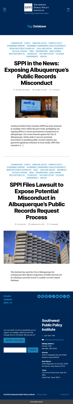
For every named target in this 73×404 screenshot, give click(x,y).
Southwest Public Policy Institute (22, 394)
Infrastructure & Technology (22, 48)
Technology (32, 53)
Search (33, 350)
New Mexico (58, 48)
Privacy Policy (42, 394)
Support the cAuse (14, 340)
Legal (35, 170)
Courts (27, 43)
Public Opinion (55, 51)
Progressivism (42, 51)
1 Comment (55, 90)
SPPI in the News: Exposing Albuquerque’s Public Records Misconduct (36, 73)
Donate (7, 296)
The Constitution (46, 53)
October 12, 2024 (41, 90)
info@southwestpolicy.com (54, 340)
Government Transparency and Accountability (46, 46)
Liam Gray (22, 224)
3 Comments (54, 224)
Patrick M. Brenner (24, 90)
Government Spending (16, 46)
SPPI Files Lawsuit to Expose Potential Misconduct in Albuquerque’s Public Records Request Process (36, 201)
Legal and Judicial (44, 48)
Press (31, 51)
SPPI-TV (8, 303)
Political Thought (20, 51)
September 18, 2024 (38, 224)
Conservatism (17, 43)
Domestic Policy (55, 43)
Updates (43, 56)
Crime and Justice (39, 43)
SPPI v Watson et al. (17, 53)
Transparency (32, 56)
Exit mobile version (36, 402)
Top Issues (59, 53)
